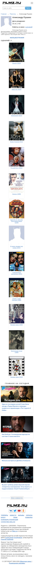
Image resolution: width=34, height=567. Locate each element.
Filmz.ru (14, 531)
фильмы (21, 515)
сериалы (29, 515)
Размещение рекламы (17, 563)
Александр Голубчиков (13, 537)
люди (15, 517)
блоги (3, 517)
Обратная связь (25, 561)
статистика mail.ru (8, 522)
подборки (28, 517)
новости (13, 515)
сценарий (28, 27)
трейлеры (4, 515)
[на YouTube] (19, 510)
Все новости (17, 498)
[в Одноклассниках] (23, 510)
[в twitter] (15, 510)
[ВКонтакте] (10, 510)
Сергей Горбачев (7, 539)
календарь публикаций (9, 519)
